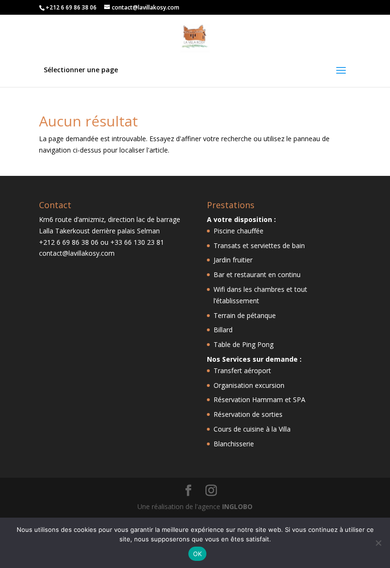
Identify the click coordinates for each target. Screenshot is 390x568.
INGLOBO (237, 506)
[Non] (378, 543)
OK (197, 554)
